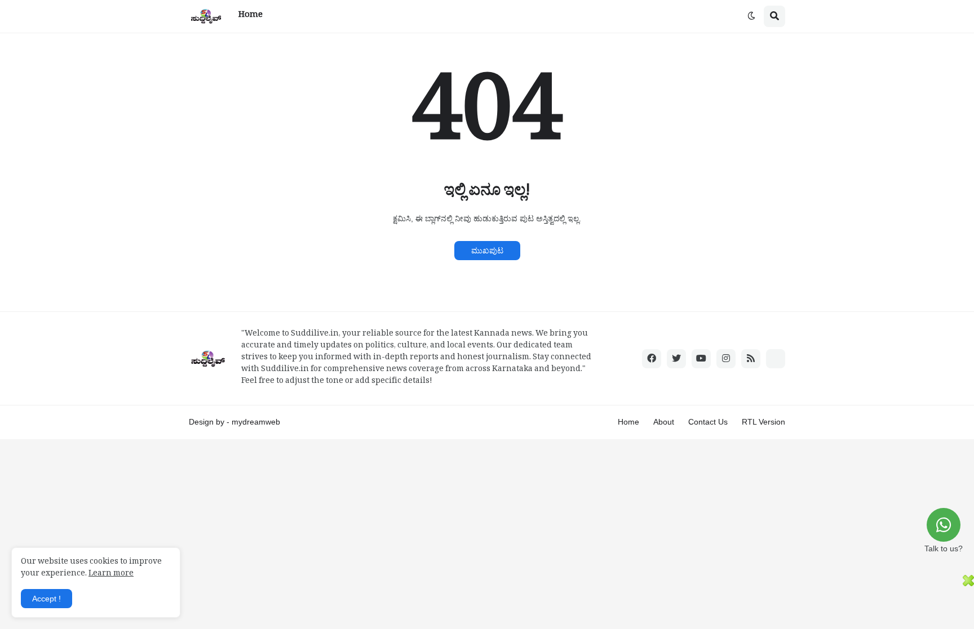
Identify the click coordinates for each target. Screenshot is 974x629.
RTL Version (763, 421)
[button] (751, 16)
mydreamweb (256, 421)
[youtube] (701, 358)
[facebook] (651, 358)
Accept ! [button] (46, 598)
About (663, 421)
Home (628, 421)
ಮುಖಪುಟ (487, 250)
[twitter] (676, 358)
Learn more (111, 574)
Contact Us (708, 421)
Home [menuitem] (250, 16)
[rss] (750, 358)
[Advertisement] (481, 600)
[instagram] (726, 358)
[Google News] (775, 358)
